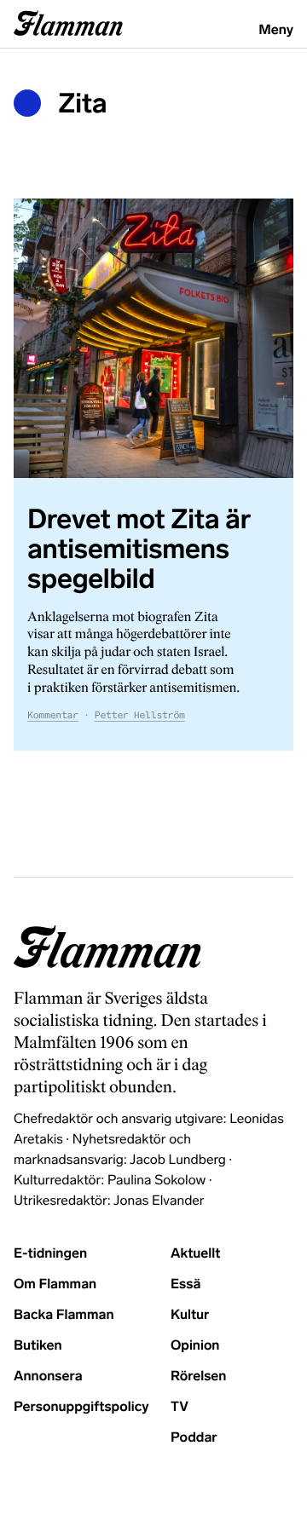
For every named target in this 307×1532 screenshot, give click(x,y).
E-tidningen (50, 1254)
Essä (185, 1284)
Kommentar (52, 716)
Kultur (190, 1315)
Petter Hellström (140, 716)
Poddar (194, 1438)
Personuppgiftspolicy (81, 1407)
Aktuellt (195, 1254)
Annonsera (48, 1376)
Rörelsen (198, 1376)
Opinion (195, 1346)
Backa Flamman (64, 1315)
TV (179, 1407)
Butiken (38, 1346)
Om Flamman (55, 1284)
